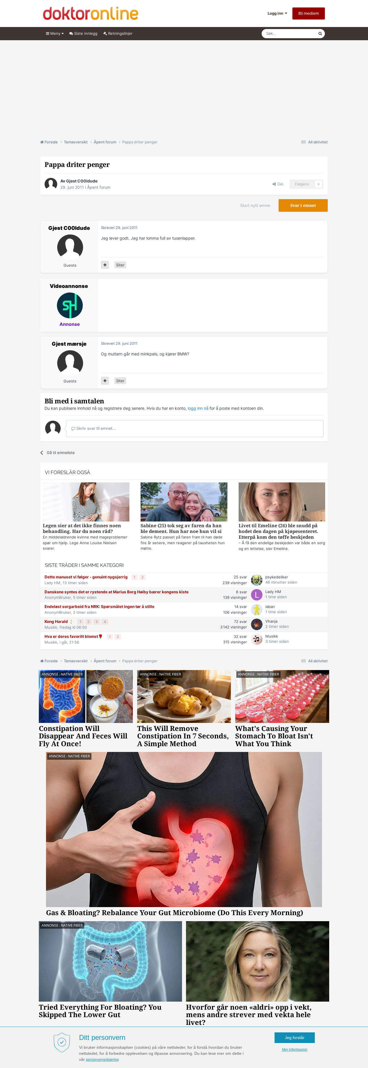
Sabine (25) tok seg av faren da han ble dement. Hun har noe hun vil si (181, 528)
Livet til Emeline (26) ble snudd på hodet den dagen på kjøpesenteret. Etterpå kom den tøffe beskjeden (278, 531)
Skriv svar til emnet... (95, 428)
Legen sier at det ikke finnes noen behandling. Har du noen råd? (82, 528)
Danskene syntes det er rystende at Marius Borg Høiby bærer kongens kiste (117, 592)
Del (279, 184)
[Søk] (320, 33)
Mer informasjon (294, 1050)
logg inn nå (198, 408)
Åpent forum (98, 187)
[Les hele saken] (86, 502)
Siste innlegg (85, 33)
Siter (120, 265)
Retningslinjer (120, 33)
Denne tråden (299, 33)
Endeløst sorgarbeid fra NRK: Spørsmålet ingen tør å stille (99, 606)
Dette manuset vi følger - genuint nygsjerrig (87, 577)
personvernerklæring (102, 1060)
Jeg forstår (294, 1037)
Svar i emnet (303, 205)
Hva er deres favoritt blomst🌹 (74, 636)
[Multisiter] (105, 265)
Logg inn (276, 13)
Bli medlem (308, 13)
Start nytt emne (255, 205)
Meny (55, 33)
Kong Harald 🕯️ (59, 621)
